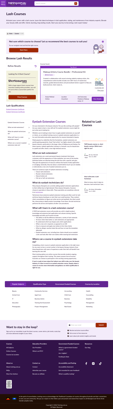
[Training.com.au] (17, 3)
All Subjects (10, 347)
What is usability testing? (66, 374)
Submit (101, 325)
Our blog (87, 347)
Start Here (23, 50)
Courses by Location (12, 354)
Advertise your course (39, 370)
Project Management (41, 306)
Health (88, 291)
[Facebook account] (86, 363)
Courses (17, 33)
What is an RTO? (37, 351)
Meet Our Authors (12, 374)
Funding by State (64, 357)
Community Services (41, 291)
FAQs (8, 370)
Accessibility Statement (66, 367)
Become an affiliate (38, 374)
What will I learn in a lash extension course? (15, 138)
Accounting (68, 291)
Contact (35, 367)
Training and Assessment (42, 302)
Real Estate (67, 306)
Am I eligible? (63, 353)
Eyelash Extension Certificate (15, 109)
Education (15, 302)
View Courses (22, 97)
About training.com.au (13, 367)
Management (90, 302)
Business (67, 299)
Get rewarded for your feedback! (69, 370)
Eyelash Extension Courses (16, 122)
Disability (89, 299)
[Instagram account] (93, 363)
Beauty (14, 291)
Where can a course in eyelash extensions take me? (17, 144)
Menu (3, 4)
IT (12, 299)
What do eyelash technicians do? (17, 132)
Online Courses (11, 351)
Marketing (89, 306)
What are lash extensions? (16, 127)
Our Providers (36, 347)
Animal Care (16, 295)
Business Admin (39, 299)
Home (10, 33)
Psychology (68, 302)
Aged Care (38, 295)
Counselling (89, 295)
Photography (16, 306)
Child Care (67, 295)
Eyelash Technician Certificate (15, 112)
